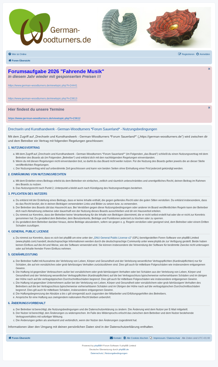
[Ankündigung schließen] (209, 68)
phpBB (97, 345)
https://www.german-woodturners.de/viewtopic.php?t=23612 (44, 118)
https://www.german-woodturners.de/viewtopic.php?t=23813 (42, 98)
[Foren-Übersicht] (109, 27)
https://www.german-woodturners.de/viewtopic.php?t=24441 (42, 85)
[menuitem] (17, 54)
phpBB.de (124, 349)
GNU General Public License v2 (112, 237)
